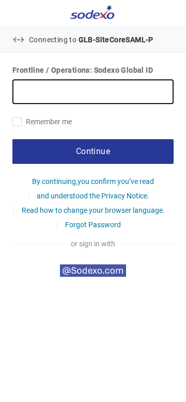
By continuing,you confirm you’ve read (93, 181)
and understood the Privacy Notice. (93, 196)
